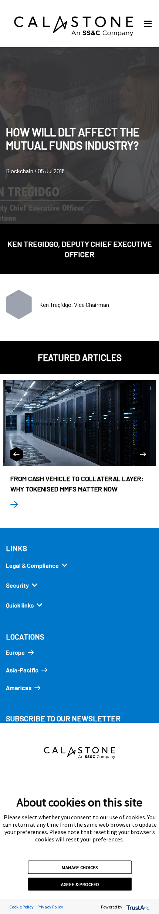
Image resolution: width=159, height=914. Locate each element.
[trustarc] (137, 907)
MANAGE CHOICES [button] (80, 867)
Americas (18, 687)
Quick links (20, 605)
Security (17, 585)
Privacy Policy (50, 907)
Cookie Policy (21, 907)
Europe (15, 652)
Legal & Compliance (32, 565)
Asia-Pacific (22, 669)
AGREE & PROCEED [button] (80, 884)
